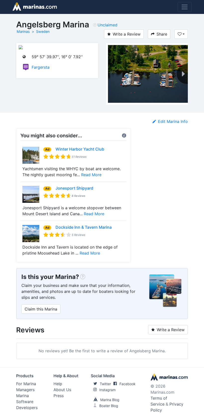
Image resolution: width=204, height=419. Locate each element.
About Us (62, 389)
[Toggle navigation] (185, 7)
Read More (91, 174)
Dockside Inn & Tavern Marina (83, 227)
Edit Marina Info (173, 121)
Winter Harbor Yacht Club (79, 149)
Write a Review (127, 34)
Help (57, 383)
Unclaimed (107, 24)
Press (58, 395)
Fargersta (41, 67)
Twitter (105, 384)
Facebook (127, 384)
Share (161, 34)
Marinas (23, 31)
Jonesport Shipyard (74, 188)
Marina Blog (109, 400)
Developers (27, 407)
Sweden (43, 31)
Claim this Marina (41, 309)
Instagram (107, 390)
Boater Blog (108, 406)
